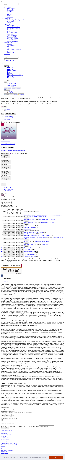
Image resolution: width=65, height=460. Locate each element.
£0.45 (5, 247)
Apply (8, 80)
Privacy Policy (4, 451)
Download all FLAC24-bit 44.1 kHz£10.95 (5, 167)
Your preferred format (10, 113)
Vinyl (8, 31)
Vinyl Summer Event (12, 21)
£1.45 (5, 216)
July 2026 (9, 11)
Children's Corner (30, 244)
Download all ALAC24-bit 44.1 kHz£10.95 (5, 178)
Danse (27, 241)
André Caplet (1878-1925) (48, 244)
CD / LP (18, 88)
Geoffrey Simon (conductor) (18, 150)
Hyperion (9, 44)
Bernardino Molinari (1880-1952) (47, 219)
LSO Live (9, 51)
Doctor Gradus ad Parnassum (31, 247)
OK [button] (56, 457)
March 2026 (10, 17)
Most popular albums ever (13, 28)
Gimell (8, 48)
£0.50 (17, 247)
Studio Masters (10, 34)
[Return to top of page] (6, 430)
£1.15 (5, 220)
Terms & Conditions (5, 437)
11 (1, 249)
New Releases (7, 7)
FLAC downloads (11, 83)
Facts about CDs (4, 441)
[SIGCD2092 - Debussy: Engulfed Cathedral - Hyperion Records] (8, 138)
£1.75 (17, 232)
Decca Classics (11, 45)
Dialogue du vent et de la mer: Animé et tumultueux (37, 235)
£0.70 (5, 249)
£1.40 (5, 223)
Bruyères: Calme (35, 237)
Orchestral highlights (12, 35)
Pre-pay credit (4, 436)
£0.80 (5, 225)
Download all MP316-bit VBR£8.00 (5, 156)
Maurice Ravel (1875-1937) (42, 241)
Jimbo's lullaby (28, 249)
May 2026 (9, 14)
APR (8, 46)
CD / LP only (10, 86)
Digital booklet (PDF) (5, 141)
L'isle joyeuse (29, 219)
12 (1, 251)
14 (1, 254)
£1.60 (17, 235)
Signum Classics (11, 52)
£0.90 (17, 225)
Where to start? (7, 24)
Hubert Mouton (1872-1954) (47, 222)
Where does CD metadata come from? (9, 444)
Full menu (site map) (9, 60)
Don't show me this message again (11, 122)
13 (1, 252)
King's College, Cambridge (14, 49)
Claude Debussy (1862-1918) (8, 144)
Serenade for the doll (29, 251)
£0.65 (17, 227)
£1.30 (17, 220)
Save (7, 428)
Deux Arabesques (30, 222)
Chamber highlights (12, 37)
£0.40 (5, 254)
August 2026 (10, 10)
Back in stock (10, 25)
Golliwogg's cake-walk (30, 256)
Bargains (9, 22)
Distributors (3, 448)
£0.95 (5, 242)
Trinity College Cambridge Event (15, 20)
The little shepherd (29, 254)
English (7, 94)
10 (1, 247)
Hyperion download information (8, 434)
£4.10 (5, 229)
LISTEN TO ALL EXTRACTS (31, 211)
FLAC (9, 88)
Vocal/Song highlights (12, 41)
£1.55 (17, 223)
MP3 (5, 82)
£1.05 (17, 242)
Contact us (3, 446)
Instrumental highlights (12, 38)
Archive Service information (7, 450)
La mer (27, 229)
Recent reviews (11, 8)
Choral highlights (11, 39)
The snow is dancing (29, 252)
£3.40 (17, 245)
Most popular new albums (13, 27)
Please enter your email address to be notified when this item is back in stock (20, 426)
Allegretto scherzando (29, 227)
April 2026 (9, 15)
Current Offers (7, 18)
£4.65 (17, 229)
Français (10, 91)
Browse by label (8, 42)
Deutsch (10, 92)
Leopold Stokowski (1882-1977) (37, 216)
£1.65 (17, 216)
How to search (4, 433)
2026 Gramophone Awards (14, 29)
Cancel (2, 428)
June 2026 (9, 12)
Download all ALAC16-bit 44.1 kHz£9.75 (5, 172)
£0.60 (5, 227)
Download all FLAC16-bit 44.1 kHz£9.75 (5, 162)
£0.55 (5, 238)
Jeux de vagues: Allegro (30, 233)
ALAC (13, 88)
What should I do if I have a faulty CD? (9, 443)
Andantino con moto (29, 225)
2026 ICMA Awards (12, 32)
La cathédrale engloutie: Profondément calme (43, 215)
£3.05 (5, 245)
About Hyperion (4, 453)
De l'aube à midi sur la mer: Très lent (33, 232)
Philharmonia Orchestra (6, 150)
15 (1, 256)
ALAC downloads (11, 85)
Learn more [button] (42, 457)
